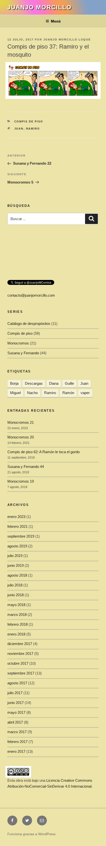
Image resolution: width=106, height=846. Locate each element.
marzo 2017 (17, 732)
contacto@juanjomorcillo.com (31, 295)
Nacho (32, 393)
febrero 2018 (17, 624)
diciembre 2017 (19, 644)
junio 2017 (15, 703)
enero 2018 (16, 634)
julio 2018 (14, 585)
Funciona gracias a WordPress (31, 834)
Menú (56, 21)
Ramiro (33, 128)
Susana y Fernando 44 (25, 466)
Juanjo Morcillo (39, 7)
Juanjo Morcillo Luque (67, 39)
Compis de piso (28, 121)
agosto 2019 (17, 546)
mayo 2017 (16, 712)
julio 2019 (14, 556)
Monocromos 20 (20, 437)
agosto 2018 (17, 575)
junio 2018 (15, 595)
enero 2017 (16, 751)
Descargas (34, 383)
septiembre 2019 (20, 536)
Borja (14, 383)
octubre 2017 (17, 663)
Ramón (68, 393)
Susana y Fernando (23, 353)
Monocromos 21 (20, 422)
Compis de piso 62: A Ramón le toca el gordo (43, 452)
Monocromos (18, 343)
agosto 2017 (17, 683)
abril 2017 (15, 722)
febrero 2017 (17, 742)
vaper (85, 393)
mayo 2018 (16, 605)
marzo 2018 (17, 614)
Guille (69, 383)
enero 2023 (16, 517)
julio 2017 (14, 693)
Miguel (15, 393)
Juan (19, 128)
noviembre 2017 (20, 653)
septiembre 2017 (20, 673)
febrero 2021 (17, 526)
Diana (53, 383)
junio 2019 (15, 565)
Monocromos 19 (20, 481)
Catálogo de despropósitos (28, 323)
